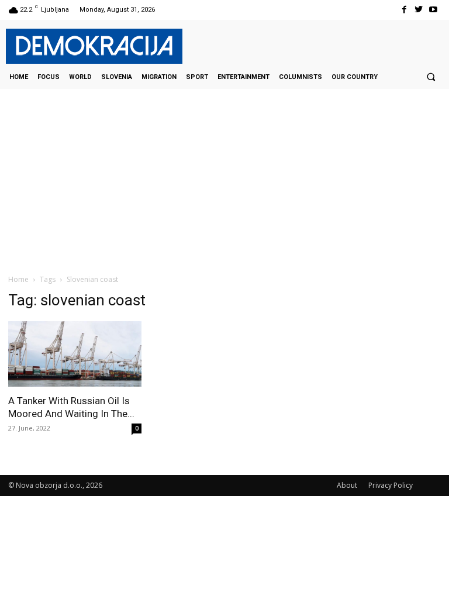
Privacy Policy (390, 485)
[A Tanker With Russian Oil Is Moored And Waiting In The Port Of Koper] (74, 354)
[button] (431, 76)
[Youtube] (433, 9)
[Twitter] (419, 9)
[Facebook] (403, 9)
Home (18, 279)
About (347, 485)
